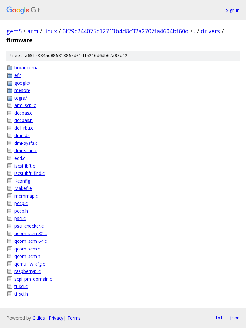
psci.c (20, 218)
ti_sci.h (21, 294)
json (234, 318)
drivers (210, 31)
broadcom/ (25, 67)
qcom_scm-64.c (30, 241)
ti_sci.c (21, 286)
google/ (22, 83)
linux (50, 31)
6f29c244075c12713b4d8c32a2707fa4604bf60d (125, 31)
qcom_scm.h (27, 256)
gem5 (14, 31)
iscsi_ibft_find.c (29, 173)
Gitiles (38, 318)
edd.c (19, 158)
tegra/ (20, 98)
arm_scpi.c (25, 105)
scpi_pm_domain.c (33, 279)
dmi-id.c (22, 135)
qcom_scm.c (27, 249)
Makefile (23, 188)
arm (32, 31)
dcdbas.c (23, 113)
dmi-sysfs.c (25, 143)
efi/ (17, 75)
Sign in (233, 10)
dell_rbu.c (23, 128)
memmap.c (26, 196)
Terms (74, 318)
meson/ (22, 90)
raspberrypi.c (27, 271)
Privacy (56, 318)
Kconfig (22, 181)
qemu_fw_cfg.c (29, 264)
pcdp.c (21, 203)
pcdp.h (21, 211)
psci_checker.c (29, 226)
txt (219, 318)
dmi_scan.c (25, 150)
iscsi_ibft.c (24, 166)
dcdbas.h (23, 120)
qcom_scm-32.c (30, 233)
